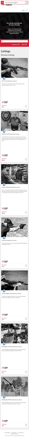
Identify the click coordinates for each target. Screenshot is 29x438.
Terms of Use (14, 432)
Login (23, 10)
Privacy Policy (21, 432)
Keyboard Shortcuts (14, 433)
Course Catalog (7, 432)
